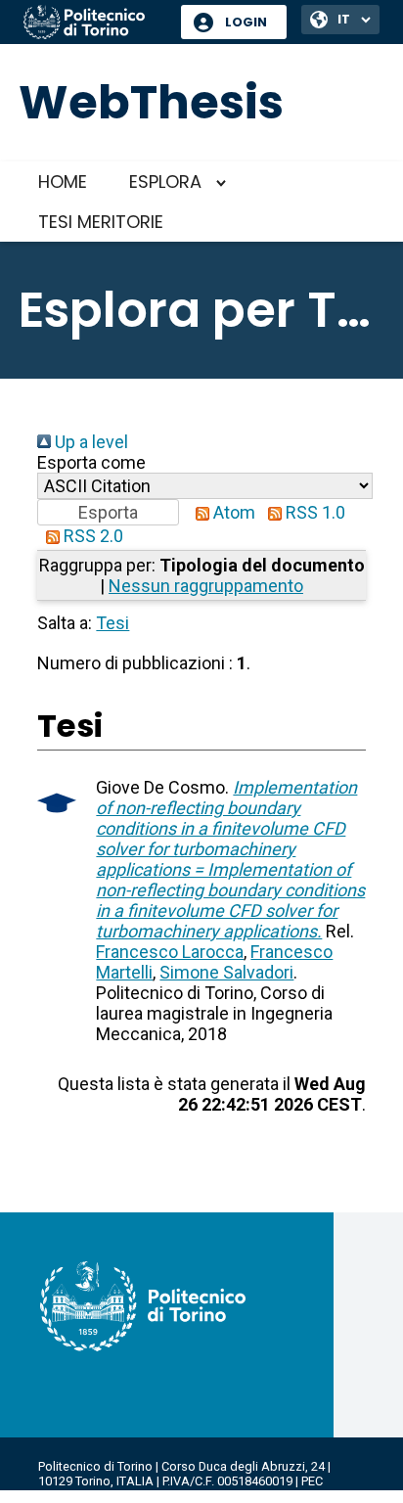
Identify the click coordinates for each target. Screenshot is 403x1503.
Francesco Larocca (170, 951)
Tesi (112, 623)
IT (343, 19)
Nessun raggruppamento (206, 585)
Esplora (165, 181)
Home (62, 181)
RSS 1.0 (313, 512)
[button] (108, 512)
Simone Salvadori (226, 972)
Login (246, 22)
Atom (232, 512)
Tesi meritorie (100, 221)
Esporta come (91, 462)
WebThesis (151, 102)
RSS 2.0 (91, 535)
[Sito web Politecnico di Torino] (94, 23)
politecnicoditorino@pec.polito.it (131, 1495)
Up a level (89, 442)
